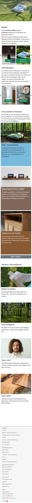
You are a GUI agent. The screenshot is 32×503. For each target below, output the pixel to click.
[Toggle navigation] (5, 6)
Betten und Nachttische (23, 60)
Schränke (8, 100)
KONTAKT (5, 477)
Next (31, 55)
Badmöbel (23, 100)
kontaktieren (14, 121)
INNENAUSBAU (7, 447)
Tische (9, 60)
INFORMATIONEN (8, 465)
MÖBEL (4, 428)
